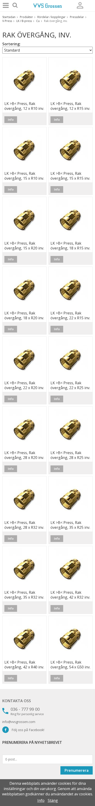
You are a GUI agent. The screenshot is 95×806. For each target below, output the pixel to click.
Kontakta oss (16, 700)
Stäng (53, 800)
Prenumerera (77, 770)
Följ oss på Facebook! (26, 730)
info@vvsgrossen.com (18, 722)
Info (11, 119)
